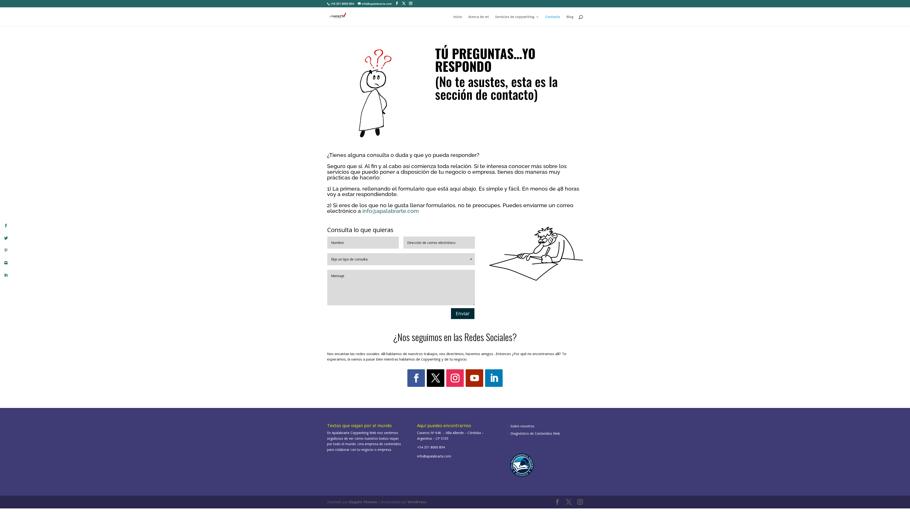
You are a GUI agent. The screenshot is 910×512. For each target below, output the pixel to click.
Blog (569, 17)
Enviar (463, 313)
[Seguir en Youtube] (474, 378)
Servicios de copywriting (514, 17)
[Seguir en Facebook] (416, 378)
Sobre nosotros (522, 426)
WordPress (417, 502)
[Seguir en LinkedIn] (494, 378)
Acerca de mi (478, 17)
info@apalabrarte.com (390, 211)
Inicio (457, 17)
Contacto (552, 17)
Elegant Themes (363, 502)
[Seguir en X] (435, 378)
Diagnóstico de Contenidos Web (535, 433)
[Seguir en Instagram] (455, 378)
